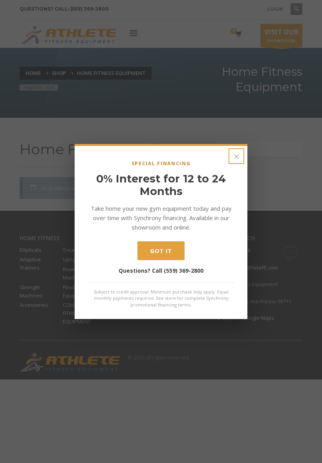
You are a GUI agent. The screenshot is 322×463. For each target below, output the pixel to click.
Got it (161, 251)
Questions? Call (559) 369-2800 (161, 270)
